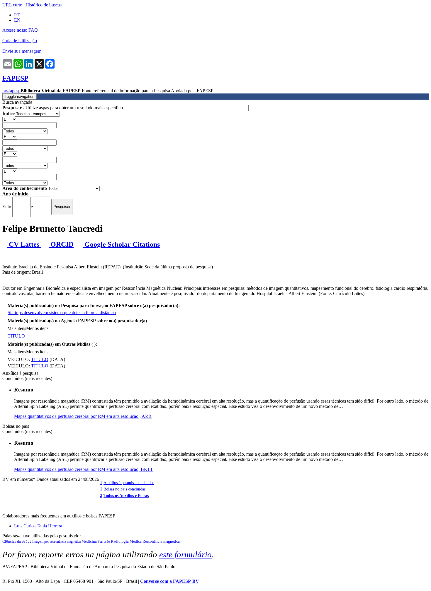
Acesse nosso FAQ (20, 30)
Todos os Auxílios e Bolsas (126, 495)
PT (17, 14)
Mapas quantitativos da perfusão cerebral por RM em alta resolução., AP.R (83, 416)
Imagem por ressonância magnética (57, 541)
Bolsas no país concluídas (124, 489)
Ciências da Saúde (17, 541)
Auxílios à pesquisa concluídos (128, 482)
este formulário (185, 554)
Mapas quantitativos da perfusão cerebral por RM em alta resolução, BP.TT (83, 469)
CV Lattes (24, 244)
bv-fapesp (11, 90)
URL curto (12, 4)
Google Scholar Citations (121, 244)
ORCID (61, 244)
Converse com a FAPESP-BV (169, 581)
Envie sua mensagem (21, 51)
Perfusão (104, 541)
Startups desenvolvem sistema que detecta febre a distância (62, 312)
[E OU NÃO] (9, 119)
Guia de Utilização (19, 40)
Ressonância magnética (161, 541)
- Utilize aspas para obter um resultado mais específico (63, 107)
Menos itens (37, 328)
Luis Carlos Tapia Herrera (38, 525)
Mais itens (16, 328)
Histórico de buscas (44, 4)
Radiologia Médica (126, 541)
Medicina (90, 541)
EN (17, 20)
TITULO (16, 335)
